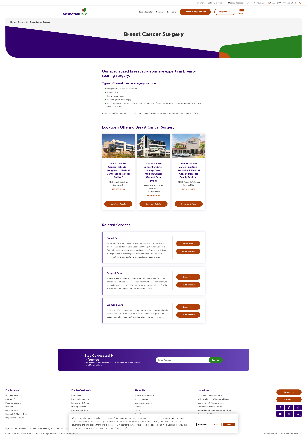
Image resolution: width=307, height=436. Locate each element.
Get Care (11, 410)
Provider (80, 399)
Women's (115, 304)
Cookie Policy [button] (173, 424)
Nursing (78, 406)
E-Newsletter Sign (144, 395)
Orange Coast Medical (211, 403)
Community (143, 403)
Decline (215, 424)
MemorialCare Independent (215, 410)
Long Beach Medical (210, 395)
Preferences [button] (120, 428)
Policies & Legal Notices (46, 433)
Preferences (202, 424)
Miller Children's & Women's (214, 399)
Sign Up (215, 360)
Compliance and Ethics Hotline (19, 433)
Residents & (80, 403)
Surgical (114, 273)
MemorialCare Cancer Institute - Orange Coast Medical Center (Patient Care (153, 172)
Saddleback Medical (210, 406)
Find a (12, 395)
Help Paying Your (14, 418)
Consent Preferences (68, 433)
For (12, 390)
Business (79, 410)
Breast (113, 238)
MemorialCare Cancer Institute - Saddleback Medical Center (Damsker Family (188, 170)
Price (13, 403)
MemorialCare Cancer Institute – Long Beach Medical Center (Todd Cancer (118, 170)
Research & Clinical (16, 414)
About (140, 390)
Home (13, 22)
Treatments (23, 22)
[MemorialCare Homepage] (75, 12)
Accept (229, 424)
